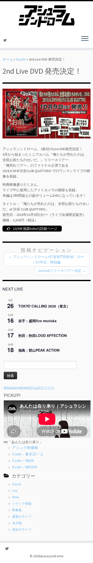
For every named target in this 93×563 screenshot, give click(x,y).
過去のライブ (21, 529)
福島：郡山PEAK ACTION (39, 350)
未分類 (17, 523)
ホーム (7, 59)
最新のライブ (21, 516)
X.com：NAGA (23, 460)
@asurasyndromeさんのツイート (29, 387)
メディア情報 (21, 503)
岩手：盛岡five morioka (37, 320)
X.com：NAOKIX (24, 467)
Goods (21, 59)
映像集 (17, 510)
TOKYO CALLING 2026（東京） (44, 306)
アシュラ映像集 (25, 447)
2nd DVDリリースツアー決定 (62, 270)
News (15, 497)
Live (14, 491)
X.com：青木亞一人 (28, 454)
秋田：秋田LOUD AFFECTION (42, 335)
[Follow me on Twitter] (5, 40)
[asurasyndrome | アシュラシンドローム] (46, 16)
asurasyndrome (51, 556)
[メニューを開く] (85, 39)
